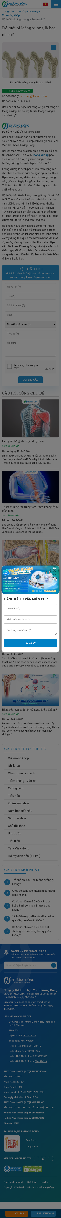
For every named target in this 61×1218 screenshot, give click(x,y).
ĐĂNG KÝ (30, 643)
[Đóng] (54, 570)
